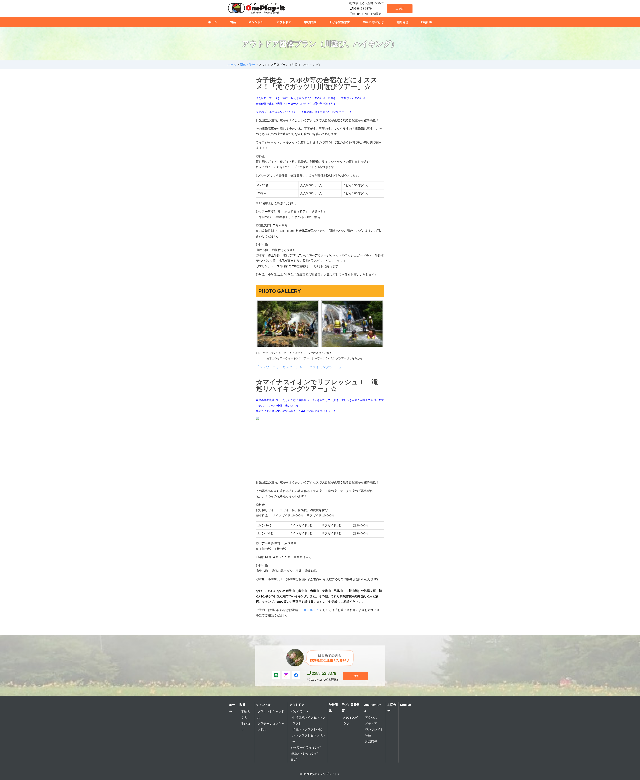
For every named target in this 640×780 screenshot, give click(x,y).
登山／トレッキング (304, 753)
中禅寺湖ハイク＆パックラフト (308, 720)
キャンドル (256, 22)
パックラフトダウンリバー (308, 738)
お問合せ (402, 22)
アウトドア (283, 22)
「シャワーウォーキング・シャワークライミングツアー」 (299, 367)
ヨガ (294, 759)
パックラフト (300, 711)
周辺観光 (371, 741)
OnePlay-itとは (373, 22)
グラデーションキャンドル (270, 726)
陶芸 (233, 22)
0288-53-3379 (362, 8)
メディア (371, 723)
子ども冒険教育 (339, 22)
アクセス (371, 717)
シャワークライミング (306, 747)
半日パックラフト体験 (307, 729)
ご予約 (399, 8)
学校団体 (310, 22)
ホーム (212, 22)
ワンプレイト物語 (374, 732)
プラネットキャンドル (270, 714)
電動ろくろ (245, 714)
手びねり (245, 726)
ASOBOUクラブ (351, 720)
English (426, 22)
